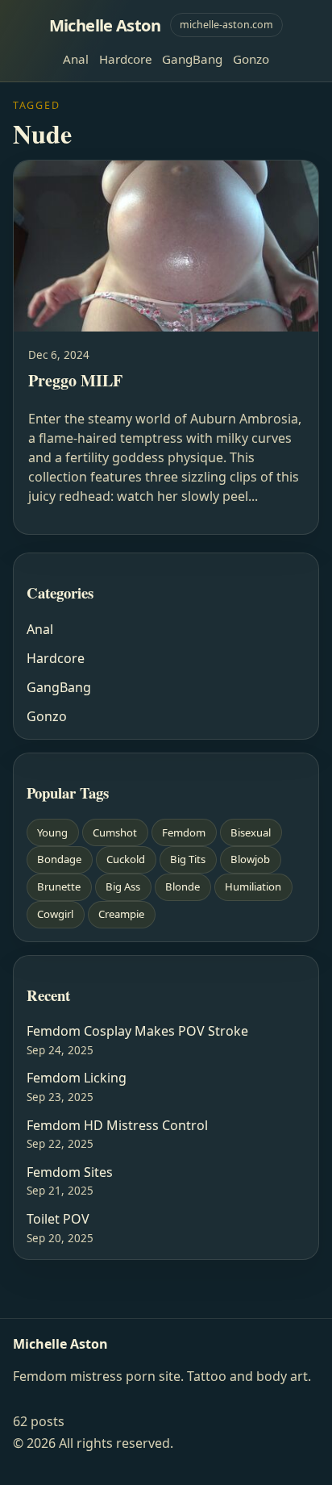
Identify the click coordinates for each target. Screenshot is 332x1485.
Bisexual (250, 832)
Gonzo (251, 59)
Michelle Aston (105, 25)
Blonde (182, 886)
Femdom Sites (70, 1172)
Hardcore (125, 59)
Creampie (121, 914)
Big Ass (123, 886)
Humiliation (253, 886)
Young (52, 832)
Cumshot (115, 832)
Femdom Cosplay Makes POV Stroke (137, 1031)
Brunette (59, 886)
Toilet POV (58, 1219)
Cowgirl (55, 914)
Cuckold (125, 859)
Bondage (59, 859)
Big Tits (187, 859)
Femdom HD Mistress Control (117, 1125)
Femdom (183, 832)
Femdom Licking (77, 1078)
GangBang (192, 59)
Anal (76, 59)
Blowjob (250, 859)
